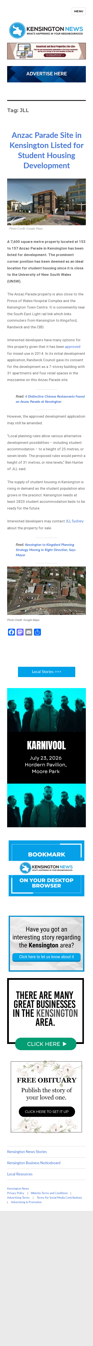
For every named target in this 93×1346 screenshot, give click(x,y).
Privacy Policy (15, 1193)
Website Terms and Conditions (49, 1193)
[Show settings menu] (73, 823)
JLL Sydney (74, 521)
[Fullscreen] (81, 823)
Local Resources (19, 1174)
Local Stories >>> (46, 672)
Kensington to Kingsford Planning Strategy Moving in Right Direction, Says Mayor (45, 550)
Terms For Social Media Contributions (59, 1197)
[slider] (42, 823)
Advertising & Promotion (26, 1202)
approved (72, 347)
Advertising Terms (18, 1197)
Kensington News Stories (27, 1152)
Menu (78, 11)
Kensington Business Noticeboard (34, 1163)
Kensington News (18, 1188)
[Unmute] (64, 823)
